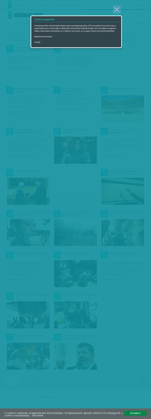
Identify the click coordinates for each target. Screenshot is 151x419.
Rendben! (135, 413)
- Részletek (37, 415)
